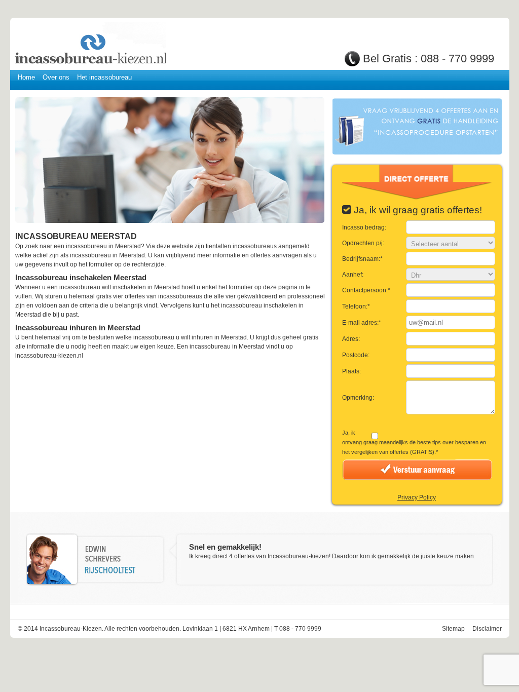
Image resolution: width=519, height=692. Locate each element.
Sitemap (453, 628)
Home (26, 77)
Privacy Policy (416, 497)
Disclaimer (487, 628)
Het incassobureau (104, 77)
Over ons (56, 77)
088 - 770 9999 (457, 58)
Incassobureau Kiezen (90, 44)
